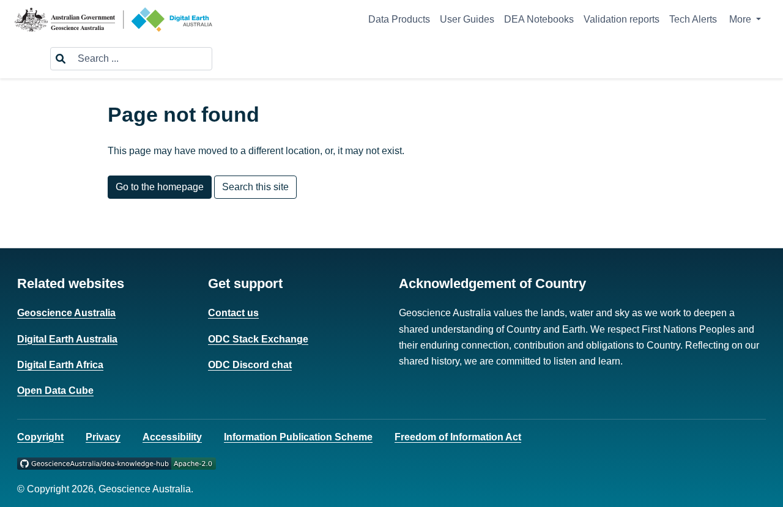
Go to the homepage (160, 187)
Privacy (103, 437)
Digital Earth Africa (60, 365)
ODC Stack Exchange (258, 339)
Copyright (40, 437)
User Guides (467, 19)
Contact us (233, 313)
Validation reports (621, 19)
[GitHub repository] (116, 462)
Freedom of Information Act (458, 437)
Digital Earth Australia (67, 339)
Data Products (399, 19)
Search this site (255, 187)
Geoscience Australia (66, 313)
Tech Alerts (693, 19)
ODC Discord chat (250, 365)
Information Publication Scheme (298, 437)
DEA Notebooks (539, 19)
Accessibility (172, 437)
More (741, 19)
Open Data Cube (55, 390)
